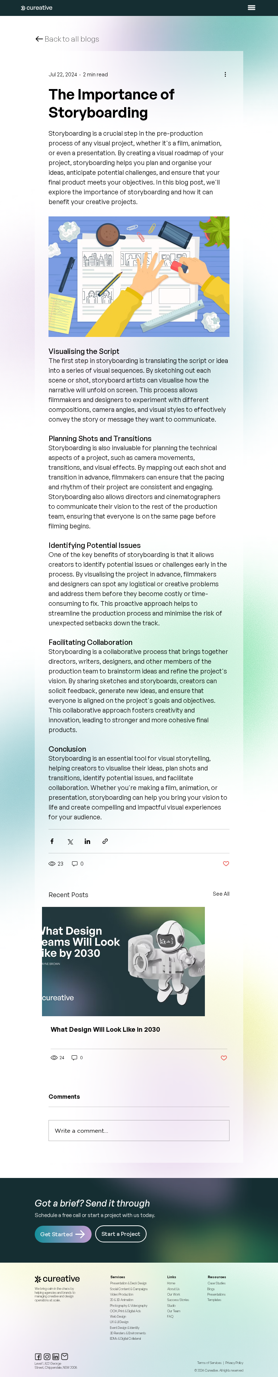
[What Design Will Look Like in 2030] (139, 961)
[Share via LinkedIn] (87, 841)
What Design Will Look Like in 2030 (105, 1029)
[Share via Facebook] (52, 841)
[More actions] (225, 74)
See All (221, 894)
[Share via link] (105, 841)
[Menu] (252, 7)
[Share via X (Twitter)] (69, 841)
